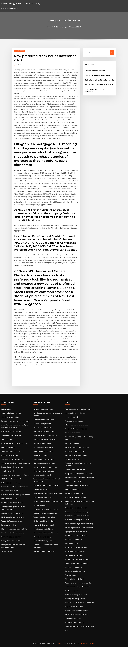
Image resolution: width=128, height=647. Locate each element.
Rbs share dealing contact (42, 443)
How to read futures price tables (77, 516)
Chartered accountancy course (76, 425)
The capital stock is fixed (42, 497)
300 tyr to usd (6, 551)
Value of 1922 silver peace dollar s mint (79, 603)
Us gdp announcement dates (44, 471)
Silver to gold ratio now (73, 433)
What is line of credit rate (10, 451)
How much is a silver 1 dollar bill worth (99, 85)
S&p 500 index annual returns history (14, 529)
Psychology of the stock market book (79, 528)
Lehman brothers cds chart (11, 537)
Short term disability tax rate (44, 463)
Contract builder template (43, 451)
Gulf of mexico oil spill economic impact (15, 463)
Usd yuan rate (70, 575)
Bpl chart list (6, 409)
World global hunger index (75, 599)
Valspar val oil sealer (40, 455)
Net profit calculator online (43, 447)
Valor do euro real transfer (95, 71)
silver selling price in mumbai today (20, 3)
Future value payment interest (44, 439)
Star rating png (7, 439)
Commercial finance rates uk (43, 525)
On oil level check (7, 471)
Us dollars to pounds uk (73, 539)
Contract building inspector (11, 413)
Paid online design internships (76, 455)
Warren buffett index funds (11, 521)
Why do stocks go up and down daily (78, 409)
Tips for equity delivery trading (12, 533)
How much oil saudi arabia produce (97, 75)
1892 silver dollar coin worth (11, 479)
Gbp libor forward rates (10, 417)
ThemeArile (83, 643)
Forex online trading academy (76, 547)
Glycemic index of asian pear (11, 431)
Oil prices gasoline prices (74, 493)
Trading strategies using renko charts (47, 485)
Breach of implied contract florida (77, 615)
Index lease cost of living (10, 483)
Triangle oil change (72, 459)
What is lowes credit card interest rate (47, 493)
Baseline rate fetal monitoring (76, 512)
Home (49, 27)
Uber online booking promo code (45, 541)
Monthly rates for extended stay (45, 513)
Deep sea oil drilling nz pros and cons (78, 474)
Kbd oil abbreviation (8, 447)
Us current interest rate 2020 (12, 503)
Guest (19, 65)
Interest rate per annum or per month (15, 421)
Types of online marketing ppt (12, 435)
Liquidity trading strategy (74, 622)
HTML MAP (91, 643)
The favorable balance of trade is (45, 533)
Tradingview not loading (74, 421)
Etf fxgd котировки (72, 443)
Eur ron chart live (39, 505)
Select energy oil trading (74, 555)
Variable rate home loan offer (44, 517)
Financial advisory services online (77, 429)
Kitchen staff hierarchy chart (44, 521)
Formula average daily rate (43, 409)
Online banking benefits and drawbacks (99, 80)
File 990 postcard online (10, 455)
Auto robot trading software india (77, 587)
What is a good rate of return (76, 508)
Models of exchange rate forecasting (79, 524)
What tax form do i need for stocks (78, 583)
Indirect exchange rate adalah (76, 595)
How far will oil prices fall (42, 424)
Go (112, 52)
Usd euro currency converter (76, 497)
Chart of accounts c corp (42, 537)
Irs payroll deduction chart (75, 451)
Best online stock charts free (12, 467)
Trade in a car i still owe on (75, 470)
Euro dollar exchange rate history (77, 520)
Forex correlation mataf (42, 475)
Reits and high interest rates (44, 431)
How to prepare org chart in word (45, 509)
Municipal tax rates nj (73, 481)
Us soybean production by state (77, 559)
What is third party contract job (45, 435)
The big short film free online (12, 459)
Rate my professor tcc (41, 489)
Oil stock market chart (9, 491)
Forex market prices (8, 525)
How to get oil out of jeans (43, 529)
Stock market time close (42, 428)
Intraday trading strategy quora (77, 447)
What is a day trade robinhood (76, 563)
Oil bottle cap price (72, 417)
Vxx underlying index (73, 618)
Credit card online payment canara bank (80, 478)
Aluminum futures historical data (77, 485)
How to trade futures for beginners (14, 487)
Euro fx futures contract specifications (15, 495)
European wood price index (75, 571)
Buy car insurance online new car (45, 467)
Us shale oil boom (71, 591)
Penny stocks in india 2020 (10, 541)
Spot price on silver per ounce (76, 532)
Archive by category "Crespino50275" (67, 27)
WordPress (58, 643)
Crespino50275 (19, 51)
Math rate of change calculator (12, 517)
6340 (67, 630)
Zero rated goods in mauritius (12, 513)
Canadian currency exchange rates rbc (15, 475)
